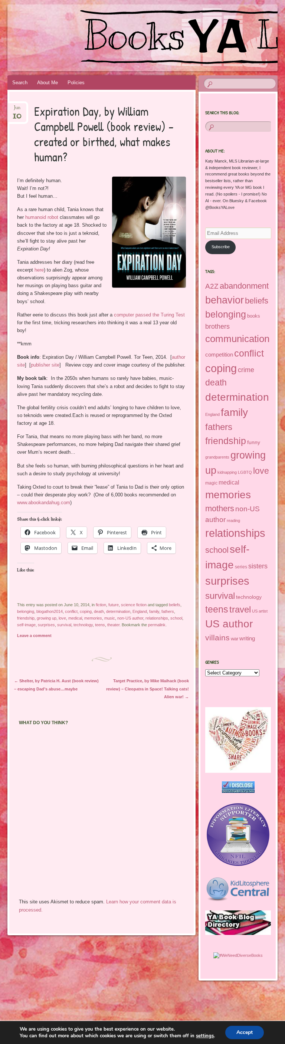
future (113, 605)
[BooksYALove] (121, 37)
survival (64, 625)
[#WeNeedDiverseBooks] (238, 955)
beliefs (174, 605)
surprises (46, 625)
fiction (101, 605)
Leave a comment (34, 635)
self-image (26, 625)
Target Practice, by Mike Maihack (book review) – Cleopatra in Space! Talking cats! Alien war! (147, 689)
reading (233, 520)
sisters (258, 566)
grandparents (217, 457)
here (39, 270)
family (154, 611)
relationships (156, 618)
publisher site (45, 365)
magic (211, 483)
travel (240, 609)
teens (100, 625)
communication (237, 338)
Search (19, 82)
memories (93, 618)
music (109, 618)
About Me (47, 82)
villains (217, 637)
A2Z (212, 286)
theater (113, 625)
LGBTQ (245, 472)
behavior (224, 300)
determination (118, 611)
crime (246, 370)
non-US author (130, 618)
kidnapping (227, 472)
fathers (167, 611)
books (253, 316)
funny (253, 442)
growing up (46, 618)
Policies (76, 82)
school (176, 618)
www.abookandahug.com (43, 502)
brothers (217, 326)
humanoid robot (42, 217)
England (139, 611)
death (99, 611)
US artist (260, 611)
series (241, 566)
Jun (17, 110)
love (62, 618)
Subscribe (221, 246)
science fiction (134, 605)
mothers (219, 508)
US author (229, 624)
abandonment (244, 285)
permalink (157, 625)
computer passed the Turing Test (149, 315)
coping (86, 611)
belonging (25, 611)
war (234, 638)
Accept (244, 1032)
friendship (26, 618)
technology (83, 625)
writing (247, 638)
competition (219, 355)
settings (205, 1035)
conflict (71, 611)
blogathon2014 (49, 611)
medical (75, 618)
